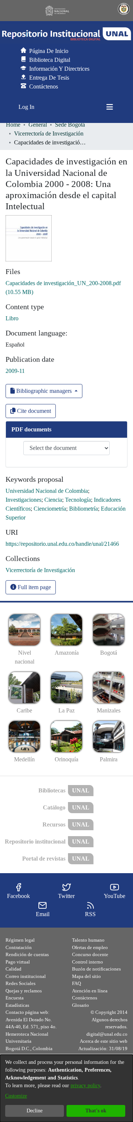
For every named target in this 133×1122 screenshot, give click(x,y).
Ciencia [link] (53, 500)
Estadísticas (17, 1005)
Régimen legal (20, 940)
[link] (40, 570)
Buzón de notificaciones (96, 969)
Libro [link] (12, 318)
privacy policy (85, 1085)
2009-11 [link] (15, 371)
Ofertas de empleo (90, 947)
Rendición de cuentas (27, 954)
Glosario (80, 1005)
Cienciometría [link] (50, 508)
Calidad (13, 969)
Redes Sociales (20, 983)
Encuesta (15, 998)
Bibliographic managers (44, 391)
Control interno (87, 962)
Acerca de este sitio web (103, 1041)
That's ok (95, 1110)
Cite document (33, 411)
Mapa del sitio (86, 976)
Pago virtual (18, 962)
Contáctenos (84, 998)
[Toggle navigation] (109, 107)
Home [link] (13, 124)
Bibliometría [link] (83, 508)
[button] (66, 34)
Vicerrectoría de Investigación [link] (48, 133)
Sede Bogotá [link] (70, 124)
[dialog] (66, 1088)
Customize (16, 1096)
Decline (34, 1110)
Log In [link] (26, 107)
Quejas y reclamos (24, 991)
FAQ (76, 983)
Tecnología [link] (78, 500)
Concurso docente (90, 954)
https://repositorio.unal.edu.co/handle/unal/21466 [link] (62, 544)
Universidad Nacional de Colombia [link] (47, 491)
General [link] (37, 124)
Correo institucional (26, 976)
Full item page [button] (33, 587)
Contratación (19, 947)
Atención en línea (90, 991)
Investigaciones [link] (23, 500)
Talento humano (88, 940)
